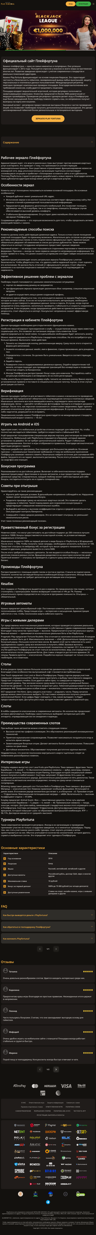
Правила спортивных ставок (32, 1107)
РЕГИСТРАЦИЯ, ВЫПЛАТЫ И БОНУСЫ (50, 1115)
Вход (70, 4)
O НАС (23, 1103)
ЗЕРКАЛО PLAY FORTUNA (48, 118)
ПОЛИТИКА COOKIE (73, 1107)
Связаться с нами (73, 1103)
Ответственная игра (36, 1103)
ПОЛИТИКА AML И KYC (62, 1111)
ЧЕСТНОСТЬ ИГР (80, 1111)
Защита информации (55, 1103)
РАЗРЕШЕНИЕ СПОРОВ (42, 1111)
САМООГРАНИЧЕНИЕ (23, 1111)
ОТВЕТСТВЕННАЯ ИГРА (54, 1107)
